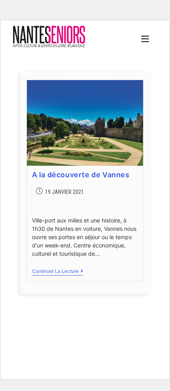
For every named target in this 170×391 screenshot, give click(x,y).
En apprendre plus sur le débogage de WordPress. (76, 361)
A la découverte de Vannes (81, 175)
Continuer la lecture (57, 271)
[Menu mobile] (145, 39)
